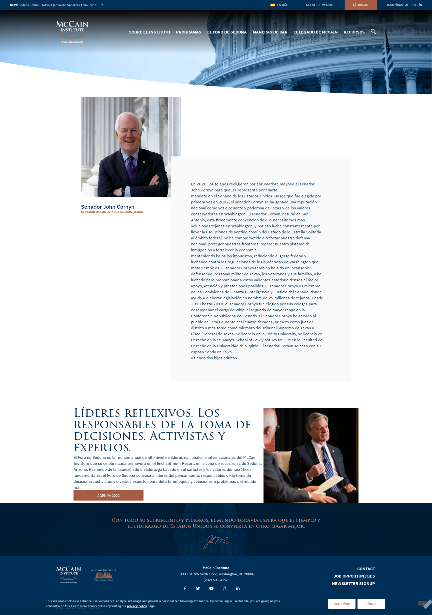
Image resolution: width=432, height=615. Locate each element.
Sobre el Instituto (149, 31)
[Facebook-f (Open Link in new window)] (185, 589)
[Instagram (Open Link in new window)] (224, 589)
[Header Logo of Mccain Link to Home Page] (72, 32)
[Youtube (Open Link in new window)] (211, 589)
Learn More (345, 602)
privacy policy (137, 606)
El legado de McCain (316, 31)
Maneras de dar (270, 31)
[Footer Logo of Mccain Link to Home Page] (68, 575)
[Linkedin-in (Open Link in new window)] (238, 589)
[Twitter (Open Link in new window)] (198, 589)
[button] (373, 32)
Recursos (354, 31)
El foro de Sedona (227, 31)
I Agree (371, 604)
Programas (188, 31)
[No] (423, 603)
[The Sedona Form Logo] (103, 575)
